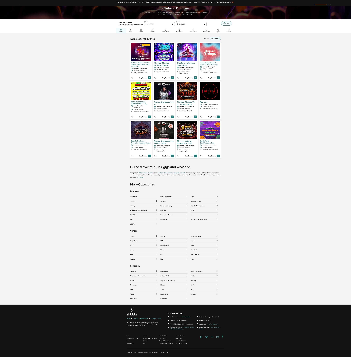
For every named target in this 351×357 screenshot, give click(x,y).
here (217, 2)
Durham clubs (162, 173)
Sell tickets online (180, 335)
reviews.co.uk (186, 317)
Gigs (129, 318)
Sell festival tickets (180, 340)
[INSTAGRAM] (217, 337)
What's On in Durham (146, 173)
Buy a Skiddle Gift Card (181, 343)
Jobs (144, 343)
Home (128, 335)
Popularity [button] (214, 38)
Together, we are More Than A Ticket (182, 328)
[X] (201, 337)
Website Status (163, 335)
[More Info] (132, 77)
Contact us (146, 340)
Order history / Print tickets (150, 338)
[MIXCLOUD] (212, 337)
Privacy (128, 340)
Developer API (162, 338)
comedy (183, 173)
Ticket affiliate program (165, 340)
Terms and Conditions (132, 338)
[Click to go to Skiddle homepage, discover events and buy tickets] (132, 311)
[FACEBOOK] (222, 337)
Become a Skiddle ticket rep (166, 343)
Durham (141, 177)
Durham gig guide (174, 173)
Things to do (155, 318)
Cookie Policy (130, 343)
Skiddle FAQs (179, 338)
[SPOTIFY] (206, 337)
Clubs (135, 318)
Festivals (144, 318)
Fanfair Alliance (213, 324)
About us (145, 335)
